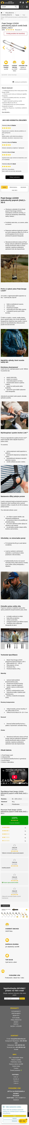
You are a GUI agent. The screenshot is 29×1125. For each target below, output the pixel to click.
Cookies (16, 1068)
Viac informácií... (6, 112)
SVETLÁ (16, 1024)
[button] (26, 1119)
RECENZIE (16, 1095)
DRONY (16, 1022)
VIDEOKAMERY (16, 1013)
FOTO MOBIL (16, 1017)
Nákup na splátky (16, 1059)
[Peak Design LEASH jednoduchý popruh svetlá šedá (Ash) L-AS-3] (14, 46)
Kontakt (16, 1049)
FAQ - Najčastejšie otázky (16, 1057)
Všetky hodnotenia (14, 177)
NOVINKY (16, 1093)
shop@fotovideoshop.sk (18, 1038)
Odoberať (22, 998)
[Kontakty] (20, 2)
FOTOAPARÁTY (16, 1011)
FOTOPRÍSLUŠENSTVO (6, 15)
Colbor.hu (16, 1083)
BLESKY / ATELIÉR (16, 1026)
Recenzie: (18, 29)
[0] (26, 2)
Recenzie (23, 187)
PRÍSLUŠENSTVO (9, 12)
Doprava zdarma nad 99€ (16, 1064)
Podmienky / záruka (16, 1062)
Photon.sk (16, 1081)
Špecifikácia (13, 187)
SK (22, 6)
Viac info (14, 190)
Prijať (14, 1116)
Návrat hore (6, 905)
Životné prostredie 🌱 (16, 1070)
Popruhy (17, 15)
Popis (4, 187)
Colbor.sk (15, 1076)
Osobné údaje (16, 1066)
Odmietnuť (14, 1121)
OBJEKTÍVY (16, 1015)
